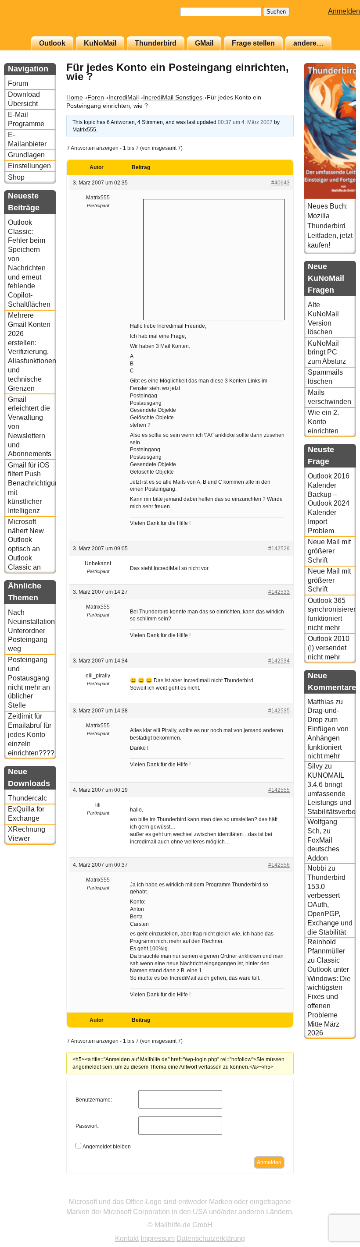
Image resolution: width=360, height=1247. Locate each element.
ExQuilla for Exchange (26, 813)
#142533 (279, 592)
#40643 (280, 183)
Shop (16, 177)
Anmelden (344, 11)
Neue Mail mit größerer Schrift (329, 551)
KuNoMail (100, 43)
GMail (204, 43)
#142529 (279, 549)
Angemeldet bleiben (107, 1147)
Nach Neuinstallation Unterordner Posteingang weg (31, 630)
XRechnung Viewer (26, 833)
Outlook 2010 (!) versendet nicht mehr (328, 648)
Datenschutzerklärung (210, 1238)
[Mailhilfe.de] (52, 22)
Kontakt (127, 1238)
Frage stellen (253, 43)
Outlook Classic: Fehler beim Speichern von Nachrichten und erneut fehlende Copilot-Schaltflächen (29, 263)
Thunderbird (155, 43)
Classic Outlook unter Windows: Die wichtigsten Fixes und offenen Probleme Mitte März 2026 (329, 997)
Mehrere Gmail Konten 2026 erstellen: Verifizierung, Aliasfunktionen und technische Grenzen (32, 352)
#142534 (279, 661)
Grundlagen (26, 155)
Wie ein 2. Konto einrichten (323, 422)
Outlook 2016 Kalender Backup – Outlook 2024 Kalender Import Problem (328, 503)
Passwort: (87, 1126)
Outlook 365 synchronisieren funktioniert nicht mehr (332, 614)
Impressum (157, 1238)
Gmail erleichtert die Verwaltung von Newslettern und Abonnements (29, 427)
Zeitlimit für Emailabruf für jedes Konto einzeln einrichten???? (31, 734)
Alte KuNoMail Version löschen (323, 318)
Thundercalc (27, 798)
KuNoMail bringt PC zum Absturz (327, 352)
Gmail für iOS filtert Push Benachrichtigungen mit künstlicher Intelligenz (32, 487)
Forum (18, 83)
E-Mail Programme (26, 119)
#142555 (279, 790)
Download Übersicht (24, 99)
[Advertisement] (214, 258)
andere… (308, 43)
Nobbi (316, 868)
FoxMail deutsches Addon (323, 849)
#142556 (279, 865)
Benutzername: (94, 1100)
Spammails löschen (325, 376)
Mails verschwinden (329, 397)
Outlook (52, 43)
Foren (95, 97)
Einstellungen (29, 166)
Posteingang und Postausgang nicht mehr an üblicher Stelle (29, 682)
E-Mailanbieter (27, 139)
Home (74, 97)
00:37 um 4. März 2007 (245, 122)
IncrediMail (123, 97)
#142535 (279, 711)
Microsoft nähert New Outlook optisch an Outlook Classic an (26, 544)
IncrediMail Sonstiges (172, 97)
